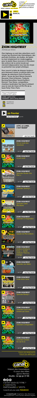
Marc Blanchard (30, 394)
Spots (22, 387)
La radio (22, 2)
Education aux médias (26, 7)
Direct (16, 11)
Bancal (16, 13)
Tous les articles (27, 355)
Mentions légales (30, 395)
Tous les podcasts (26, 353)
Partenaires (10, 387)
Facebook (10, 102)
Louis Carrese (19, 395)
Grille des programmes (27, 4)
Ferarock (24, 390)
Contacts (10, 385)
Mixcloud (10, 103)
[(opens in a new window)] (4, 380)
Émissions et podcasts (26, 5)
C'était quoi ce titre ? (14, 383)
